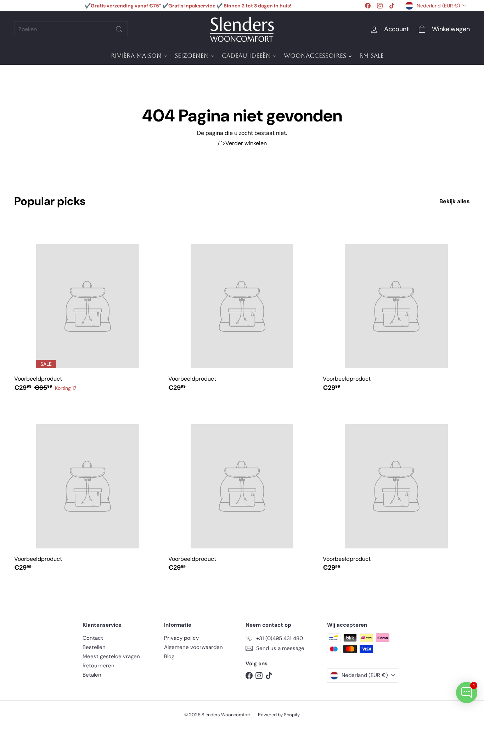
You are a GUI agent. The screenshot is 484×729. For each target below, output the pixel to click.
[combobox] (71, 29)
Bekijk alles (454, 201)
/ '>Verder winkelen (242, 143)
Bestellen (94, 647)
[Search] (119, 29)
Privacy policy (181, 638)
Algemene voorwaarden (193, 647)
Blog (169, 656)
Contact (93, 638)
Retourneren (98, 665)
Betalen (92, 674)
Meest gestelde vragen (111, 656)
